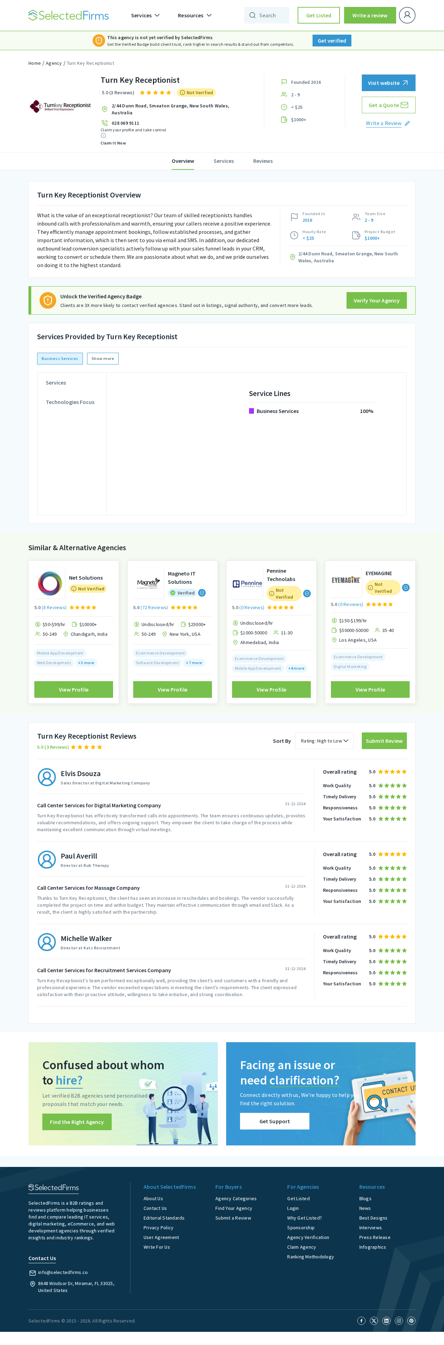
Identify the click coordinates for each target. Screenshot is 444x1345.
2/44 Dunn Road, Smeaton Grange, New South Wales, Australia (170, 109)
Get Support (274, 1121)
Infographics (372, 1247)
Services (224, 160)
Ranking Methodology (310, 1257)
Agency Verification (308, 1237)
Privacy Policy (159, 1227)
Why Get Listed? (304, 1218)
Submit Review (384, 740)
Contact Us (155, 1208)
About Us (153, 1198)
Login (293, 1208)
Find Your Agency (233, 1208)
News (365, 1208)
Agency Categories (236, 1198)
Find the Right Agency (77, 1121)
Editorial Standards (164, 1218)
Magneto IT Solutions (182, 577)
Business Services (60, 358)
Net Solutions (86, 577)
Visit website (384, 82)
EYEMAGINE (379, 573)
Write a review (369, 15)
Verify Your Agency (377, 300)
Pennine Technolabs (281, 574)
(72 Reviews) (154, 607)
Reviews (263, 160)
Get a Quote (384, 105)
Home (34, 63)
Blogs (365, 1198)
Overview (183, 160)
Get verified (332, 40)
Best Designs (373, 1218)
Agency (54, 63)
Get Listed (319, 15)
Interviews (370, 1227)
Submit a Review (233, 1218)
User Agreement (161, 1237)
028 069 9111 (125, 123)
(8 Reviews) (54, 607)
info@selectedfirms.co (63, 1272)
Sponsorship (301, 1227)
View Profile (73, 689)
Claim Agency (301, 1247)
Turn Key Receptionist (90, 63)
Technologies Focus (70, 401)
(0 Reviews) (251, 607)
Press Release (375, 1237)
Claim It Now (113, 143)
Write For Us (157, 1247)
